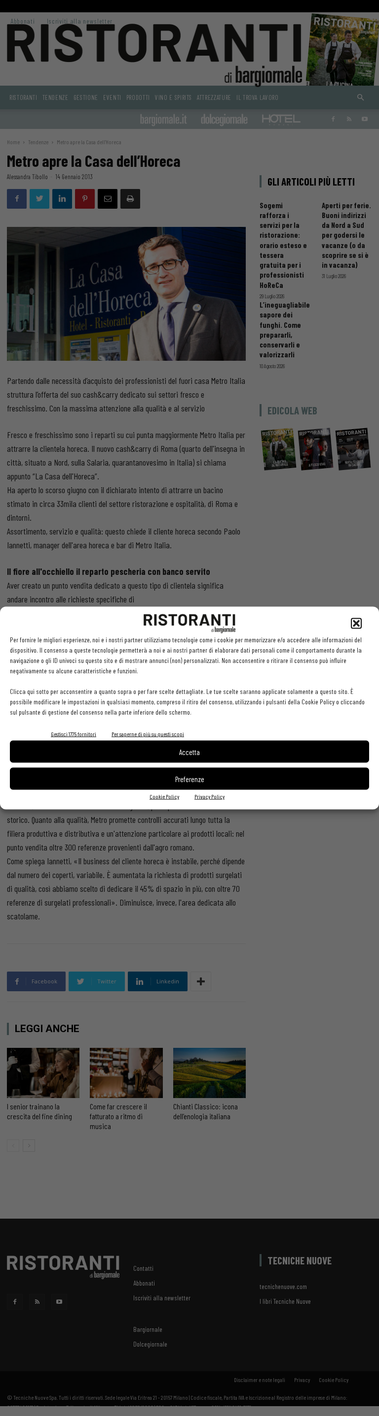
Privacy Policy (209, 796)
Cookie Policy (164, 796)
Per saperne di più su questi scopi (148, 733)
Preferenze (189, 778)
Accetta (189, 751)
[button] (356, 624)
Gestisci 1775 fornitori (73, 733)
